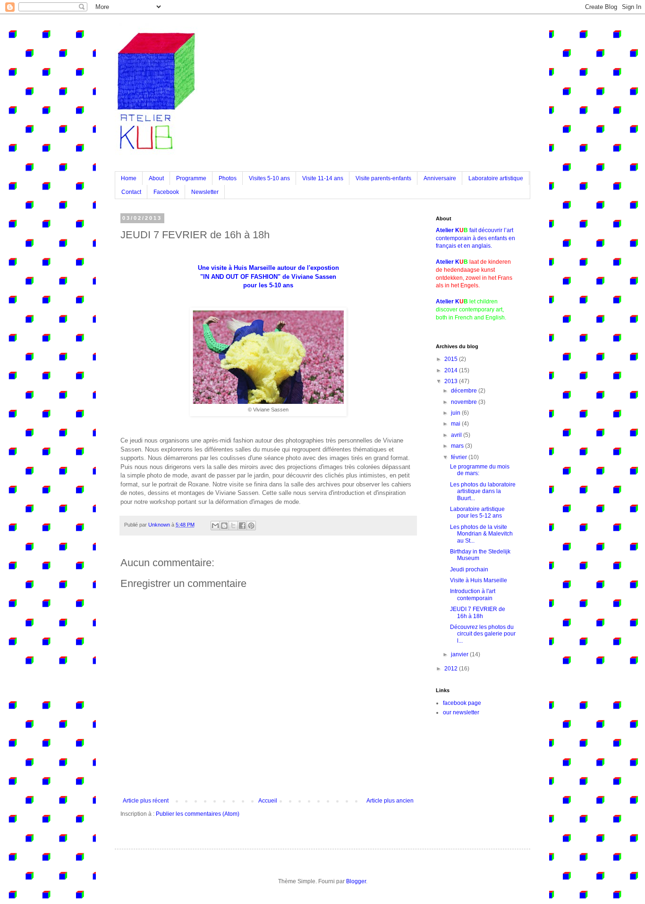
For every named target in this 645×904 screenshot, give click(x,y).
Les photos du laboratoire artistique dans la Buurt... (483, 491)
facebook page (462, 703)
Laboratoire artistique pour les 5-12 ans (477, 512)
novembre (464, 402)
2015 (451, 359)
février (459, 457)
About (156, 178)
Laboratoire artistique (495, 178)
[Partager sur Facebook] (242, 525)
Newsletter (205, 192)
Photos (228, 178)
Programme (191, 178)
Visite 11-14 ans (322, 178)
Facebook (166, 192)
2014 (451, 370)
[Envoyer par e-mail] (215, 525)
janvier (460, 654)
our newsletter (461, 712)
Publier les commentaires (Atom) (197, 814)
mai (456, 423)
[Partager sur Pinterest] (251, 525)
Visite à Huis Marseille (478, 580)
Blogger (356, 881)
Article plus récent (146, 800)
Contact (131, 192)
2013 (451, 381)
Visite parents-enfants (383, 178)
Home (128, 178)
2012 (451, 668)
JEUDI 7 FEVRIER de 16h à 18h (477, 612)
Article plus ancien (390, 800)
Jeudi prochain (469, 569)
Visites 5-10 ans (269, 178)
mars (458, 446)
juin (456, 413)
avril (457, 435)
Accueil (267, 800)
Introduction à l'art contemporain (472, 594)
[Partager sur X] (233, 525)
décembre (464, 390)
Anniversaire (440, 178)
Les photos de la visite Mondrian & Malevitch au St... (481, 534)
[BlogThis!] (224, 525)
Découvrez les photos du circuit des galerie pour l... (483, 634)
